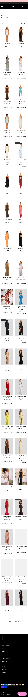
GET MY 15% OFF (20, 351)
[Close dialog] (26, 341)
